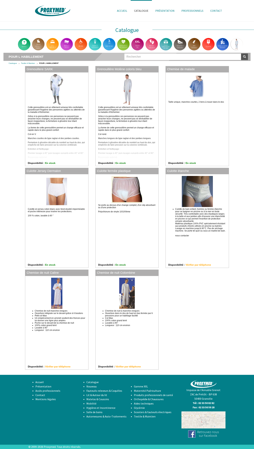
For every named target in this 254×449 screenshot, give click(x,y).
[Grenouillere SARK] (56, 89)
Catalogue (13, 63)
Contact (40, 395)
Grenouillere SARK (40, 69)
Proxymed (50, 446)
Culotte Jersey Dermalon (44, 171)
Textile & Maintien (28, 63)
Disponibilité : (36, 163)
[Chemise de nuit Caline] (56, 293)
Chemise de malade (181, 69)
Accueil (39, 382)
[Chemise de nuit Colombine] (127, 293)
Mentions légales (45, 399)
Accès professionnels (47, 390)
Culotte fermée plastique (114, 171)
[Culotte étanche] (197, 191)
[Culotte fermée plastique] (127, 189)
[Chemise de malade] (197, 87)
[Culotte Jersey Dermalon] (56, 191)
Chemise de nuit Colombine (116, 272)
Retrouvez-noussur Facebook (208, 434)
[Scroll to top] (243, 438)
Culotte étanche (178, 171)
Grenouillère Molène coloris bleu (119, 69)
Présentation (43, 386)
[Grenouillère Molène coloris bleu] (127, 89)
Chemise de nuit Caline (43, 272)
